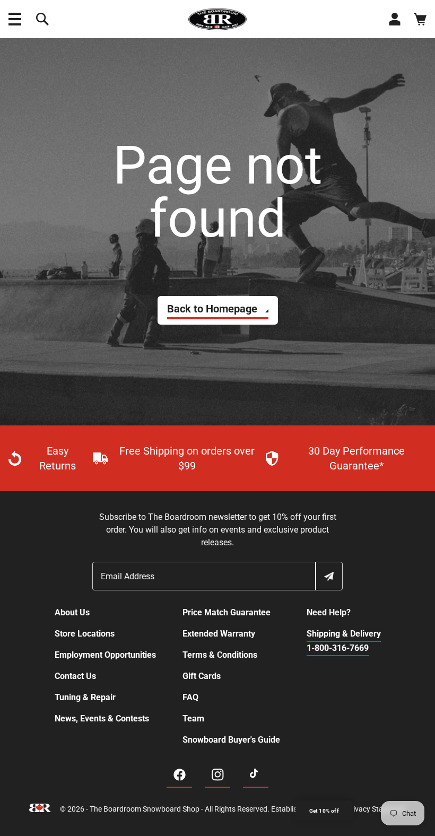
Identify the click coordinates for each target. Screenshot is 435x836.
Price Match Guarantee (226, 612)
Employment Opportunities (105, 655)
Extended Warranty (218, 634)
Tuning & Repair (85, 697)
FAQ (190, 697)
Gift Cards (201, 676)
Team (193, 718)
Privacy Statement (376, 809)
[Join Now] (328, 576)
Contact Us (75, 676)
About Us (72, 612)
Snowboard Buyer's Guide (231, 740)
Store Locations (85, 634)
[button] (15, 19)
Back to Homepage (212, 308)
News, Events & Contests (102, 718)
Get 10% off (324, 811)
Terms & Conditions (219, 655)
